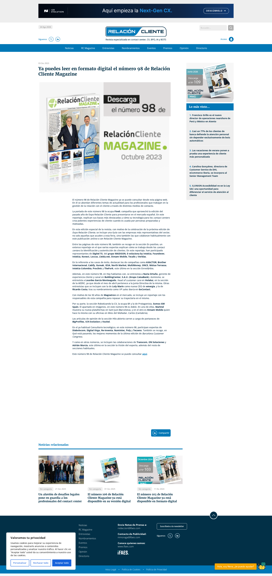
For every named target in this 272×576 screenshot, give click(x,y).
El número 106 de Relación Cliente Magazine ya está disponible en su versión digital (109, 498)
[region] (41, 551)
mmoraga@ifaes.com (129, 537)
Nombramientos (131, 48)
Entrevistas (108, 48)
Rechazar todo (40, 562)
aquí (144, 353)
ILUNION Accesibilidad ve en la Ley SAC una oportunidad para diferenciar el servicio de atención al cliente (210, 190)
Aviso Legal (110, 569)
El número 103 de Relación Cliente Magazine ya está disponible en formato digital (157, 498)
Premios (167, 48)
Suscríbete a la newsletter (172, 526)
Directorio (201, 48)
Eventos (151, 48)
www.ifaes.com (126, 546)
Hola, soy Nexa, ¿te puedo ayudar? (235, 566)
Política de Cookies (131, 569)
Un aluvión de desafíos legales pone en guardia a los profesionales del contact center (60, 498)
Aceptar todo (62, 562)
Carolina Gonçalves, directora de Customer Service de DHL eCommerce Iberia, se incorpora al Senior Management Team (208, 171)
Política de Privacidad (156, 569)
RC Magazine (88, 48)
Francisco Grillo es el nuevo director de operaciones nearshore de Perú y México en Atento (210, 118)
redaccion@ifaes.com (129, 528)
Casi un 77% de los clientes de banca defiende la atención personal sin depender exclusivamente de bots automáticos (210, 136)
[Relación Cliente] (136, 33)
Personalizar (19, 562)
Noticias (69, 48)
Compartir (164, 432)
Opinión (184, 48)
